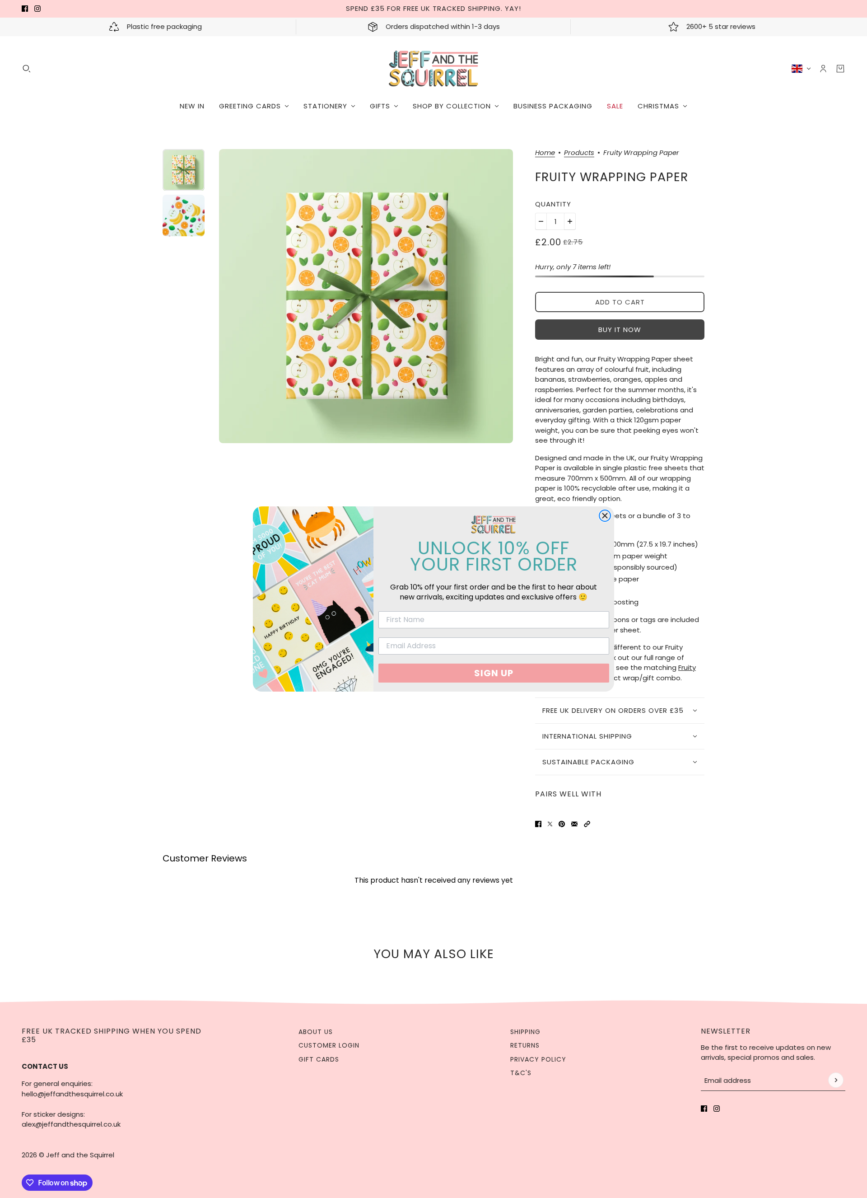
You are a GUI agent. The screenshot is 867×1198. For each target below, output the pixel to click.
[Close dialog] (605, 515)
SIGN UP (493, 673)
